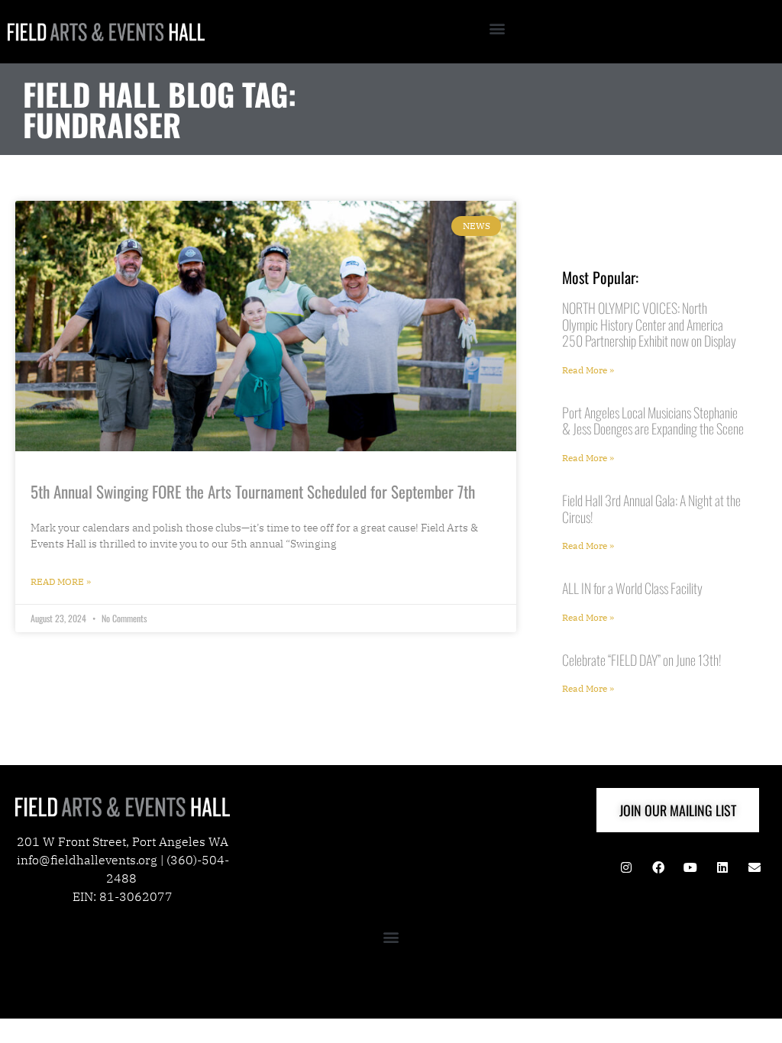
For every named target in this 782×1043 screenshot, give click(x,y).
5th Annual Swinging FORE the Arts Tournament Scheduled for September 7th (253, 491)
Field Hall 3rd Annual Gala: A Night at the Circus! (651, 508)
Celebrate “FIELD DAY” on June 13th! (642, 660)
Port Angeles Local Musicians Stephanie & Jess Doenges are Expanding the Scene (653, 420)
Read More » (61, 581)
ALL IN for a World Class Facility (632, 588)
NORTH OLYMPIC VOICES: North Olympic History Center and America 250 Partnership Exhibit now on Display (649, 324)
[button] (497, 27)
